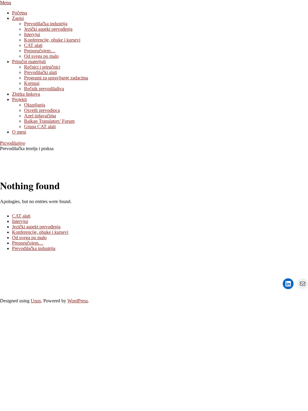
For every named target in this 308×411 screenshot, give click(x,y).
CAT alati (21, 215)
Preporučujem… (27, 243)
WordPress (77, 300)
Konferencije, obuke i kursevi (40, 232)
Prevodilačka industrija (33, 248)
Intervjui (20, 221)
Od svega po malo (29, 237)
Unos (36, 300)
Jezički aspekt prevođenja (36, 226)
